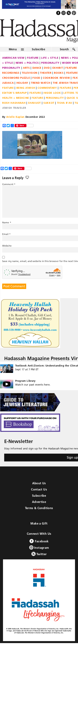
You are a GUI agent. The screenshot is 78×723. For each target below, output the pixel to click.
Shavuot (34, 102)
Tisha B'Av (64, 102)
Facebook (41, 541)
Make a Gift (38, 523)
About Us (39, 483)
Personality (50, 62)
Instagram (41, 548)
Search (64, 49)
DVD (47, 67)
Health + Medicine (15, 97)
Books (58, 72)
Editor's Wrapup (14, 92)
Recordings (10, 72)
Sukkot (48, 102)
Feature (33, 57)
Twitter (41, 554)
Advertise (39, 502)
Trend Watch (40, 82)
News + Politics (27, 62)
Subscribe (38, 49)
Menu (13, 49)
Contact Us (39, 489)
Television (29, 72)
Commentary (47, 87)
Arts (26, 67)
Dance (36, 67)
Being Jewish (25, 87)
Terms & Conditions (39, 508)
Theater (46, 72)
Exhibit (57, 67)
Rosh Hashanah (13, 102)
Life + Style (49, 57)
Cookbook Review (56, 77)
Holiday (22, 82)
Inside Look (52, 92)
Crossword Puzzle (16, 77)
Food (36, 77)
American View (13, 57)
